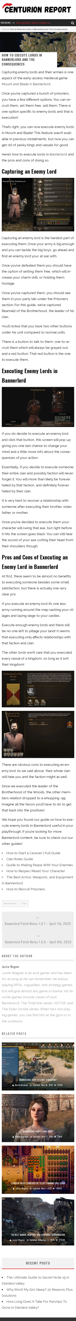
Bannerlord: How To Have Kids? (38, 1131)
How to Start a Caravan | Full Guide (33, 853)
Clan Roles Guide (19, 859)
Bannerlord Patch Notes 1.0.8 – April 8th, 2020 (38, 941)
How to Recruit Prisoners (25, 889)
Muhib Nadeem (21, 1085)
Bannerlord (59, 154)
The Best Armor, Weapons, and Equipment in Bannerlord (38, 1234)
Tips (24, 903)
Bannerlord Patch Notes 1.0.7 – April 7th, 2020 (38, 923)
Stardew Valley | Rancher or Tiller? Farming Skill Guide (38, 1183)
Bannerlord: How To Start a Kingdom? (38, 1080)
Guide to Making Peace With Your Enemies (39, 865)
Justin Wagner (22, 1188)
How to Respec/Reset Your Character (35, 871)
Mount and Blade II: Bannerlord (26, 84)
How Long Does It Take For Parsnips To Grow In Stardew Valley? (43, 22)
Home (5, 29)
